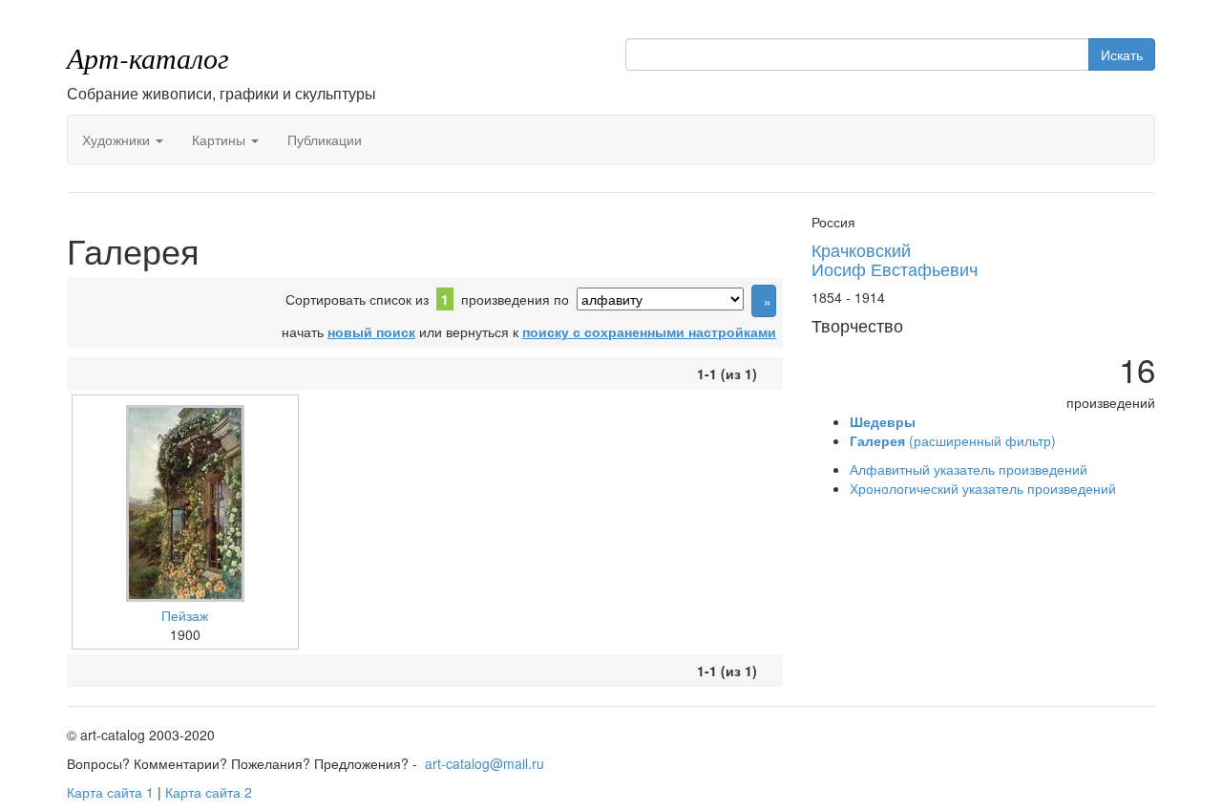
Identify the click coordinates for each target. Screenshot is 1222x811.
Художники (118, 139)
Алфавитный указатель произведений (968, 469)
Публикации (324, 139)
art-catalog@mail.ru (484, 763)
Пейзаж (184, 615)
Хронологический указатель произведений (983, 488)
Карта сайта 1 (110, 791)
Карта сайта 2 (208, 791)
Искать (1122, 54)
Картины (220, 139)
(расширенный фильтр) (953, 440)
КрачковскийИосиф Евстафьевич (894, 259)
